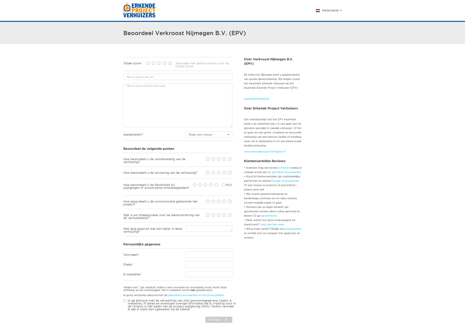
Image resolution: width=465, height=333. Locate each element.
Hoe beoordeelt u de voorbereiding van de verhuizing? (154, 161)
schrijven (284, 168)
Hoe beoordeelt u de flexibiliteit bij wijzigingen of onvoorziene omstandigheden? (156, 186)
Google (276, 181)
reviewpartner (290, 181)
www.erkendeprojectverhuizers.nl (264, 152)
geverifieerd (269, 216)
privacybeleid (293, 229)
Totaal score (132, 63)
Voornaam (130, 254)
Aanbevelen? (132, 134)
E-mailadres (132, 274)
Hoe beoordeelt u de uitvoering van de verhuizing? (160, 172)
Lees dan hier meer (272, 224)
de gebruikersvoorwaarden (284, 172)
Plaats (127, 264)
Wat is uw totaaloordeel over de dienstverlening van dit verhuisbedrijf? (161, 217)
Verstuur (215, 319)
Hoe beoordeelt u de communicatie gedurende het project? (160, 203)
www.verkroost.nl (256, 98)
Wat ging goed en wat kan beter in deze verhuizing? (152, 230)
